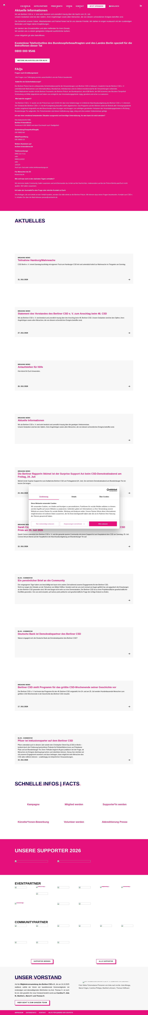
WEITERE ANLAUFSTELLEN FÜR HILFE (32, 60)
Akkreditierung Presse (114, 822)
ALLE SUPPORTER (106, 961)
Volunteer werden (74, 822)
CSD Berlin (25, 6)
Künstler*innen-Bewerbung (33, 822)
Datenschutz (31, 1012)
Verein (69, 6)
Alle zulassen (103, 524)
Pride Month (56, 6)
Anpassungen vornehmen (73, 524)
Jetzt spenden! (96, 6)
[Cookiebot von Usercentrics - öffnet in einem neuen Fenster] (108, 490)
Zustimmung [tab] (43, 497)
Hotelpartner (40, 6)
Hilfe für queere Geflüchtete (60, 1012)
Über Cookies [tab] (104, 497)
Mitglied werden (74, 804)
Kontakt (80, 6)
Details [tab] (74, 497)
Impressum (19, 1012)
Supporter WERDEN (42, 961)
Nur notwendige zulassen (45, 524)
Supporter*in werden (115, 804)
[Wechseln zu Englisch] (114, 9)
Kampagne (33, 804)
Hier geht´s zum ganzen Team (32, 1002)
